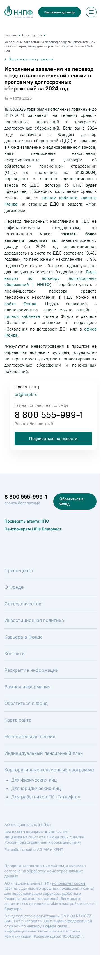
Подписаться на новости (53, 438)
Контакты (15, 653)
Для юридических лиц (36, 788)
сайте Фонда (20, 303)
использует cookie (69, 883)
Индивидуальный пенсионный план (43, 753)
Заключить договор (59, 12)
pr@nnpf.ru (26, 394)
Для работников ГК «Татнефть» (45, 797)
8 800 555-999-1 (49, 414)
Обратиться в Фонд (71, 501)
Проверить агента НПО (26, 521)
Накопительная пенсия (29, 736)
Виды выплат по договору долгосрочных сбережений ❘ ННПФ (50, 278)
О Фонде (14, 587)
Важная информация (27, 687)
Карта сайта (17, 720)
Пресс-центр (18, 570)
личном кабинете (22, 316)
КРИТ (58, 849)
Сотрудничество (23, 603)
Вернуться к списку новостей (31, 59)
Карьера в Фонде (23, 637)
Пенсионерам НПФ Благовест (33, 528)
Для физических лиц (34, 780)
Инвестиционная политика (34, 620)
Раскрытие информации (31, 670)
